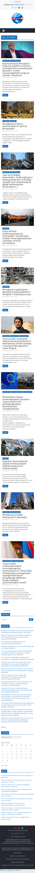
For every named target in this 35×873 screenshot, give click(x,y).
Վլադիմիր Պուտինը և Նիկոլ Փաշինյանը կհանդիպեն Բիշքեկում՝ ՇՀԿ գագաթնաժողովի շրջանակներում (16, 690)
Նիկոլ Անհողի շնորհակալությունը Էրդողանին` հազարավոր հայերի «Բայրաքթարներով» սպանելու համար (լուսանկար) (17, 237)
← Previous (6, 611)
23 (17, 758)
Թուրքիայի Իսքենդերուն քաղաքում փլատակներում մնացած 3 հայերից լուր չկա (16, 292)
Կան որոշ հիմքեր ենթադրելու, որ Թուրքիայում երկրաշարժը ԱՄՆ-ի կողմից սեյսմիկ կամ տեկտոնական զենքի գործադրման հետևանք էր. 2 (17, 181)
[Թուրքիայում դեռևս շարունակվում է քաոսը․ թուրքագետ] (17, 102)
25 (26, 758)
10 (21, 751)
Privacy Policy (18, 853)
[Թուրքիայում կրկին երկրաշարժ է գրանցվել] (17, 493)
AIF (5, 771)
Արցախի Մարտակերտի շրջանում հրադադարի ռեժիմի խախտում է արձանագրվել (14, 465)
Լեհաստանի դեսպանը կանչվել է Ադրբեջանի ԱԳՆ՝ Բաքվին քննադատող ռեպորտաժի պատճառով (16, 637)
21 (7, 758)
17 (21, 754)
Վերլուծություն (15, 172)
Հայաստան (14, 336)
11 (26, 751)
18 (26, 754)
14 (7, 754)
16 (17, 754)
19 (31, 754)
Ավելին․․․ (4, 727)
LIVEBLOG (5, 121)
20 (3, 758)
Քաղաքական (24, 336)
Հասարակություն (17, 561)
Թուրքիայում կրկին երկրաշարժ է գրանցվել (14, 515)
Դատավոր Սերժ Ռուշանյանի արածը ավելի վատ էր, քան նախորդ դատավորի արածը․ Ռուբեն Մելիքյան (17, 705)
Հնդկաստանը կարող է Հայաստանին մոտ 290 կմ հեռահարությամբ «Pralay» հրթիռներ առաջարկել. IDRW (16, 683)
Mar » (6, 765)
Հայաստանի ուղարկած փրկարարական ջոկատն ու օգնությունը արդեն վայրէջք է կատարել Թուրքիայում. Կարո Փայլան (16, 343)
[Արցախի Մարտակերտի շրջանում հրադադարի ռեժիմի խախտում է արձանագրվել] (17, 440)
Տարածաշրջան (15, 60)
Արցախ (5, 458)
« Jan (2, 765)
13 (3, 754)
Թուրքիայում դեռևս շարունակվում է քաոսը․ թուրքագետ (14, 126)
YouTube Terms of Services (17, 856)
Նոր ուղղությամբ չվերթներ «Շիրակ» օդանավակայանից (19, 4)
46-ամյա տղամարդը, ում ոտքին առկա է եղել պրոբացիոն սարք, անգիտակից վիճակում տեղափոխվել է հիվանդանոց (16, 664)
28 (7, 761)
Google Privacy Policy (17, 862)
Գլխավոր (6, 172)
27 (3, 761)
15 (12, 754)
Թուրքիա (6, 60)
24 (21, 758)
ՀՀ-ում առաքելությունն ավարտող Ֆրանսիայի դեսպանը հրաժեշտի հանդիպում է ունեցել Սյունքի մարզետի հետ (16, 653)
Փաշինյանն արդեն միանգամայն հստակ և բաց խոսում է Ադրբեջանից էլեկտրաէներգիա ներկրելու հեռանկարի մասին (17, 720)
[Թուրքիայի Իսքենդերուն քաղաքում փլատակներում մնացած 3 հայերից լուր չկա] (17, 268)
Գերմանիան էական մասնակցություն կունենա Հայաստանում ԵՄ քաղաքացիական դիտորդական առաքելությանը (16, 403)
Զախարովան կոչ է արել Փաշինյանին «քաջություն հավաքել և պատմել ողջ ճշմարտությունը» (13, 677)
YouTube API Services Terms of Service (17, 859)
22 (12, 758)
